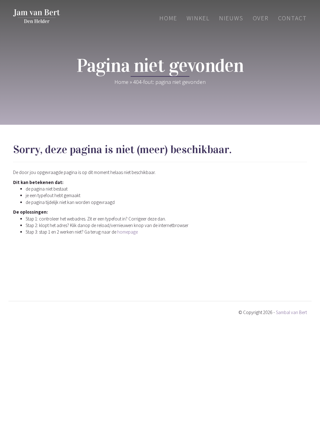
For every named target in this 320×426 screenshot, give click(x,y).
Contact (292, 18)
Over (261, 18)
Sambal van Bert (291, 312)
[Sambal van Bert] (36, 16)
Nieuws (231, 18)
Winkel (198, 18)
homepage (127, 232)
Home (168, 18)
